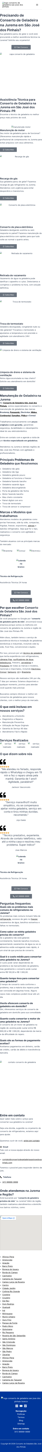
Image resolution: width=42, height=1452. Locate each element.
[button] (2, 550)
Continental (5, 415)
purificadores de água (23, 659)
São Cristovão (8, 1342)
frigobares (4, 666)
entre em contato (32, 1141)
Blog (21, 1420)
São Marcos (7, 1348)
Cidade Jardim (8, 1288)
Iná (3, 1310)
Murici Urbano (8, 1317)
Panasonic (15, 412)
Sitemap (21, 1424)
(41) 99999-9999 (10, 1182)
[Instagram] (16, 1405)
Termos (21, 1417)
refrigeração (5, 919)
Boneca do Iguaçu (10, 1269)
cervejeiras (26, 662)
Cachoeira (7, 1276)
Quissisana (7, 1329)
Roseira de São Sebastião (14, 1335)
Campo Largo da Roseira (13, 1282)
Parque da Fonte (9, 1323)
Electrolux (35, 669)
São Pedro (7, 1351)
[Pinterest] (25, 1405)
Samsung (12, 672)
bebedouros (5, 662)
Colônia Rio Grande (11, 1291)
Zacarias (6, 1354)
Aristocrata (7, 1260)
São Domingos (9, 1345)
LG (18, 672)
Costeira (6, 1294)
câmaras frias (6, 659)
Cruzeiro (6, 1298)
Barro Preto (7, 1266)
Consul (3, 672)
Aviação (5, 1263)
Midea (34, 412)
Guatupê (6, 1307)
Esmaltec (16, 415)
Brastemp (26, 672)
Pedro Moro (7, 1326)
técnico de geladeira (32, 653)
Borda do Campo (10, 1272)
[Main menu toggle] (37, 4)
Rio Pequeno (8, 1332)
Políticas (21, 1414)
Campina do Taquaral (12, 1279)
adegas (31, 525)
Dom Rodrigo (8, 1304)
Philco (24, 415)
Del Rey (5, 1301)
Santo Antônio (8, 1339)
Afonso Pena (8, 1257)
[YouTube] (21, 1405)
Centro (5, 1285)
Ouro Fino (6, 1320)
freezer (34, 919)
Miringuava (7, 1313)
